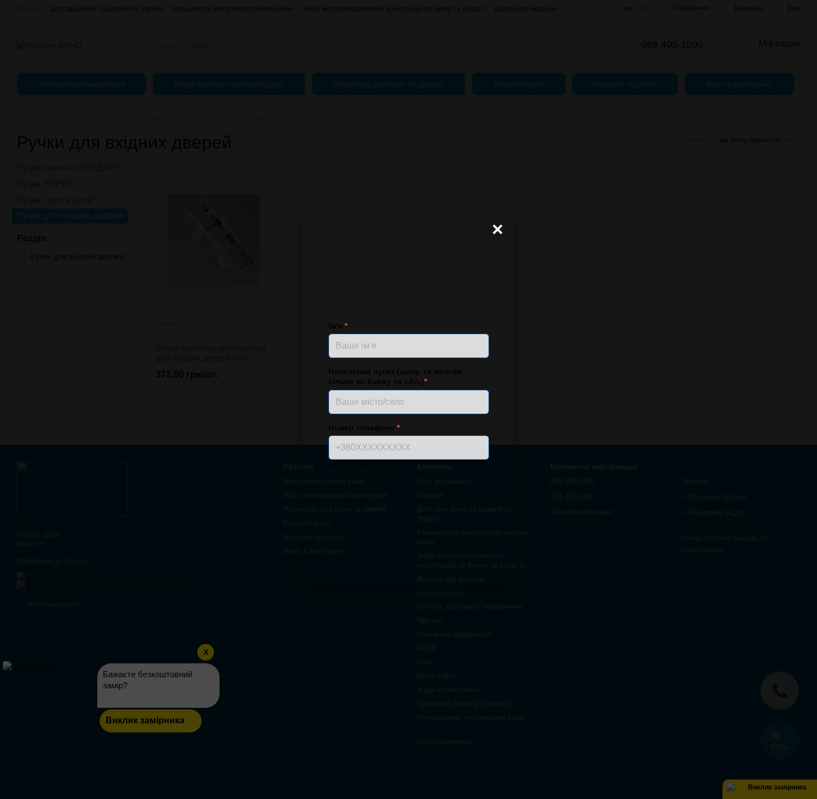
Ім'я (337, 325)
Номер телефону (364, 427)
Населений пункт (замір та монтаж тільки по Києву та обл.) (395, 376)
